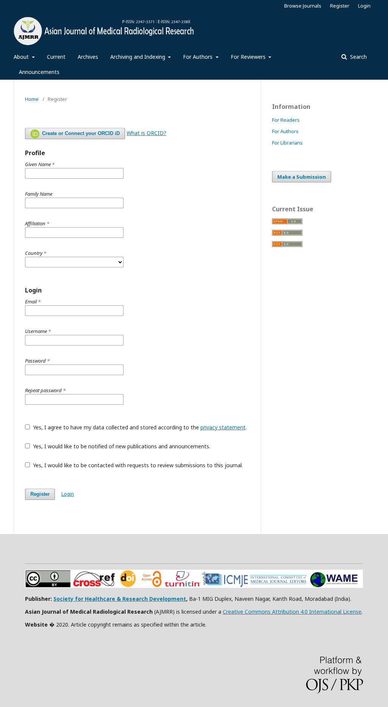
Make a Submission (301, 176)
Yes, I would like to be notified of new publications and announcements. (120, 446)
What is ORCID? (146, 133)
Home (32, 99)
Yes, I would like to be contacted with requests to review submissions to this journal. (137, 465)
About (22, 56)
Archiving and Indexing (138, 56)
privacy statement (223, 427)
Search (358, 56)
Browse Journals (302, 5)
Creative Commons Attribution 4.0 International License (292, 611)
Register (339, 5)
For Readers (286, 119)
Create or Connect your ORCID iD (80, 133)
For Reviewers (249, 56)
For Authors (198, 56)
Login (364, 5)
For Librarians (287, 142)
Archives (88, 56)
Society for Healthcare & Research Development (119, 598)
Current (56, 56)
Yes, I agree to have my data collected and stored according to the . (139, 427)
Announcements (39, 71)
